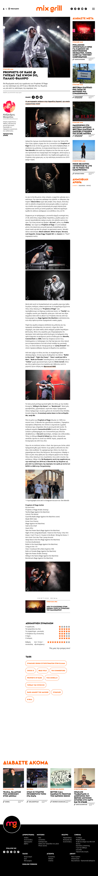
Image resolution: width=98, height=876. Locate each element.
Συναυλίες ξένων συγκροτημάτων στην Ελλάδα (46, 663)
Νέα (39, 838)
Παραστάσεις (67, 838)
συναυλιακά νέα (52, 601)
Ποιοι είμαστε (75, 857)
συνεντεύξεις (28, 840)
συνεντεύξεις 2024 (80, 789)
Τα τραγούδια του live (33, 629)
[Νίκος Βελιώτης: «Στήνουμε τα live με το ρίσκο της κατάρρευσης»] (84, 150)
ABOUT (72, 854)
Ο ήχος (27, 636)
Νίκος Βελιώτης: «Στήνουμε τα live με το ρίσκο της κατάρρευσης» (82, 167)
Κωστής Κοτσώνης (80, 59)
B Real (29, 699)
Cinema (50, 861)
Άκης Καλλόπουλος (81, 804)
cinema (77, 835)
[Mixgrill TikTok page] (86, 9)
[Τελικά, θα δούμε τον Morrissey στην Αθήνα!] (13, 778)
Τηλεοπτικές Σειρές (82, 852)
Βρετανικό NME (50, 366)
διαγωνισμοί (28, 857)
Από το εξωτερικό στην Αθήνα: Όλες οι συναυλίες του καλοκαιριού (58, 608)
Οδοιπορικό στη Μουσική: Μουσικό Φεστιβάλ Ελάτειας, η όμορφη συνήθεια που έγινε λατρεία (83, 129)
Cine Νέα (79, 850)
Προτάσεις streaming (83, 846)
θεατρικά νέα (67, 840)
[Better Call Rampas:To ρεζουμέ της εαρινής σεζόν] (60, 778)
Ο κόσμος (28, 638)
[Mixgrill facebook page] (72, 9)
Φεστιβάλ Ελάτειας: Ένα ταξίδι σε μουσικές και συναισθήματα (82, 90)
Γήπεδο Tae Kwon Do (36, 685)
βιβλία (26, 844)
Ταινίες (78, 844)
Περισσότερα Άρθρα (8, 134)
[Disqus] (47, 727)
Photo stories (42, 846)
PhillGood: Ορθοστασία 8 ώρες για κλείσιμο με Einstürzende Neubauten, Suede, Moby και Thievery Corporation (82, 51)
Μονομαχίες (28, 861)
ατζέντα (50, 854)
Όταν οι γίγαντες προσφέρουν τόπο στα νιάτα (36, 794)
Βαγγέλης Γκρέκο (79, 173)
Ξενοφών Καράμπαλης (58, 801)
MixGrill (7, 801)
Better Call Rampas (57, 789)
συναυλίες (57, 692)
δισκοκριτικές (42, 842)
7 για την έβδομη (81, 848)
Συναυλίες (51, 857)
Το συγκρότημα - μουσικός (34, 631)
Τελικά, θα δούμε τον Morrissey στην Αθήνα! (12, 794)
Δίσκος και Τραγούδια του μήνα (48, 844)
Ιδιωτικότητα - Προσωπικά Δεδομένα (83, 861)
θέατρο (65, 835)
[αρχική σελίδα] (49, 8)
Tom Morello (51, 678)
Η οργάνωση (29, 627)
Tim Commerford (58, 671)
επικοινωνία (75, 859)
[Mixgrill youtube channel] (82, 9)
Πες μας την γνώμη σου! (59, 648)
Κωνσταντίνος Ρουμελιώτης (79, 97)
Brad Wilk (43, 671)
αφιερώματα (28, 842)
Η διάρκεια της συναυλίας (34, 634)
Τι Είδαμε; (79, 838)
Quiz (25, 859)
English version (29, 864)
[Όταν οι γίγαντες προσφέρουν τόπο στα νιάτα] (37, 778)
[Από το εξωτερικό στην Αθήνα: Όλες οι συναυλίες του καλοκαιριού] (35, 606)
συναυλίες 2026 (78, 42)
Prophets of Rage (34, 678)
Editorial (30, 789)
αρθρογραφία (28, 835)
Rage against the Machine (37, 692)
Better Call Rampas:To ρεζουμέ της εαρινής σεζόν (60, 794)
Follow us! (11, 848)
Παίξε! (25, 854)
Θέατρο (50, 859)
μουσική (40, 835)
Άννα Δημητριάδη (34, 801)
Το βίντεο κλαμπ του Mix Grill (85, 842)
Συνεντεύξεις (67, 842)
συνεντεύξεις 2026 (79, 161)
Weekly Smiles (80, 840)
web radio (14, 9)
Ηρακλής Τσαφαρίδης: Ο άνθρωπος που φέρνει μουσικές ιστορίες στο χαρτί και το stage (83, 797)
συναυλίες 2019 (8, 69)
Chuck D (30, 671)
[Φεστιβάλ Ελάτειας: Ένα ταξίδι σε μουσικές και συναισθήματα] (84, 73)
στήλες (26, 838)
